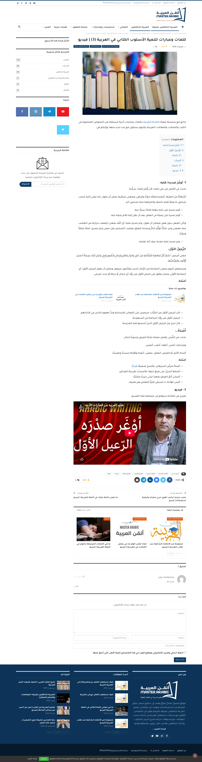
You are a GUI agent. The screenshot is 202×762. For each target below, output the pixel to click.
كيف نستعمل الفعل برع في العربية (96, 695)
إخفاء (165, 140)
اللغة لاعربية (151, 474)
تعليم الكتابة (126, 474)
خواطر (66, 84)
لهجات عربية (60, 27)
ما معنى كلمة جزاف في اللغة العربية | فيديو (95, 497)
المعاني (124, 27)
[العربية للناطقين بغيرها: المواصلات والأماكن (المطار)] (63, 698)
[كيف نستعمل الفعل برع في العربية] (121, 698)
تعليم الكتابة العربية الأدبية (110, 46)
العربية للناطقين (140, 27)
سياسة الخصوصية (141, 3)
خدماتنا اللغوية (169, 3)
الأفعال (66, 90)
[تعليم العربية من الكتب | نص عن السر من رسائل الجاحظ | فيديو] (63, 711)
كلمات (109, 474)
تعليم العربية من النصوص (58, 78)
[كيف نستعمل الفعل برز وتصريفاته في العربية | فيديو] (121, 685)
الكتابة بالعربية (163, 474)
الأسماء (107, 519)
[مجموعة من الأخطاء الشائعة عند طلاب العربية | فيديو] (179, 298)
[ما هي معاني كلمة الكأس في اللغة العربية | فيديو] (121, 711)
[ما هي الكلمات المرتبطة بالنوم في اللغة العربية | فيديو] (93, 529)
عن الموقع (181, 3)
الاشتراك (25, 184)
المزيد (47, 27)
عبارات (116, 474)
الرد (74, 587)
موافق (43, 759)
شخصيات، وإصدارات (103, 27)
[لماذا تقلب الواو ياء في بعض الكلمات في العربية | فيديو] (120, 298)
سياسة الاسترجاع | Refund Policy (117, 3)
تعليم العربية (138, 474)
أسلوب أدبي (175, 474)
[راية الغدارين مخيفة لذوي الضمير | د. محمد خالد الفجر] (63, 723)
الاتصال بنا (156, 3)
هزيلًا (134, 366)
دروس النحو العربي (140, 519)
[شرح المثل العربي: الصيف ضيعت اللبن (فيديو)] (63, 685)
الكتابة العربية (151, 122)
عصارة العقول (80, 27)
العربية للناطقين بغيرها (164, 27)
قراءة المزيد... (159, 729)
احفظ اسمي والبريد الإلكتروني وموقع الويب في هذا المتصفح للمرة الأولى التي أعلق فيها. (137, 653)
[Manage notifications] (195, 755)
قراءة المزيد (32, 759)
